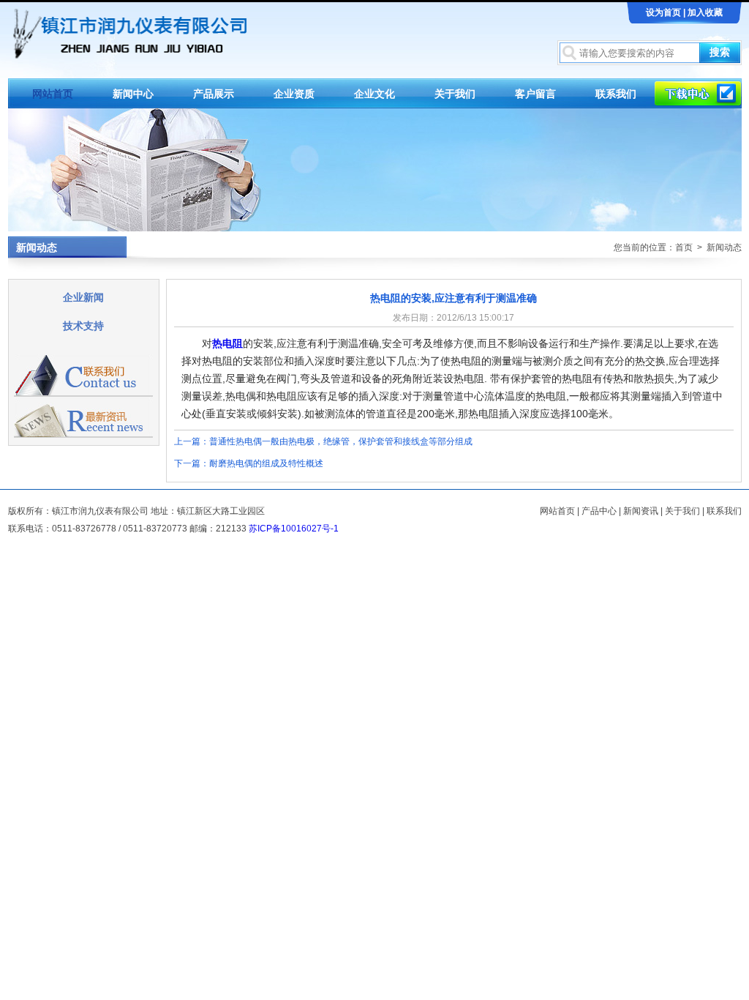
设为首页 (663, 12)
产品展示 (213, 94)
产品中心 (599, 511)
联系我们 (615, 94)
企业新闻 (83, 297)
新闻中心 (133, 94)
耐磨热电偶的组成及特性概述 (266, 463)
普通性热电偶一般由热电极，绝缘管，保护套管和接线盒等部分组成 (341, 441)
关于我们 (454, 94)
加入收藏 (705, 12)
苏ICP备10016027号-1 (294, 528)
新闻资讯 (640, 511)
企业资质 (294, 94)
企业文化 (374, 94)
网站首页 (52, 94)
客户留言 (535, 94)
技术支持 (83, 326)
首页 (684, 247)
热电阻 (227, 343)
